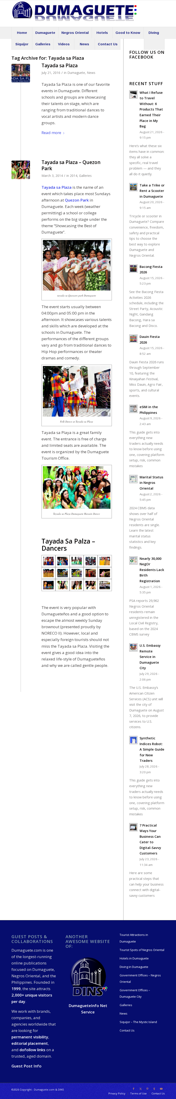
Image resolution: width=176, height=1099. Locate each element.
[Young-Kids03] (48, 585)
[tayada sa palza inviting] (48, 561)
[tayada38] (105, 561)
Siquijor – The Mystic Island (138, 1022)
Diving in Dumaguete (134, 967)
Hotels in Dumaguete (134, 958)
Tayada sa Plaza (59, 65)
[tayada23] (105, 585)
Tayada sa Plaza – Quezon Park (71, 165)
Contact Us (127, 1030)
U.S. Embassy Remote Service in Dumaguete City (150, 656)
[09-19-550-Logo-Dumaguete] (74, 13)
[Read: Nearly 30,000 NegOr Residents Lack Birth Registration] (133, 560)
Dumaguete (76, 72)
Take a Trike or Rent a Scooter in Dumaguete (152, 191)
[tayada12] (91, 585)
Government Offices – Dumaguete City (135, 993)
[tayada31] (62, 561)
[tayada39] (48, 573)
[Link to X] (140, 1088)
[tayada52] (105, 573)
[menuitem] (21, 32)
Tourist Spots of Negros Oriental (142, 950)
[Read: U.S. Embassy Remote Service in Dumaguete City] (133, 647)
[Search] (154, 44)
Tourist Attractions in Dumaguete (134, 938)
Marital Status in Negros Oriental (151, 482)
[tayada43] (77, 573)
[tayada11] (77, 585)
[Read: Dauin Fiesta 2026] (133, 338)
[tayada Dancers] (20, 170)
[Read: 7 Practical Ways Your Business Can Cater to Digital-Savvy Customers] (133, 827)
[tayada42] (62, 573)
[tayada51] (91, 573)
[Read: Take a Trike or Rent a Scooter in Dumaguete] (133, 187)
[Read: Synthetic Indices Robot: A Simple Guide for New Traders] (133, 740)
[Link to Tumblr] (154, 1088)
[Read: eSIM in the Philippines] (133, 409)
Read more (51, 132)
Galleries (85, 175)
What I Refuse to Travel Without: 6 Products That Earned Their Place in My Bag (151, 109)
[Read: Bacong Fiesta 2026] (133, 268)
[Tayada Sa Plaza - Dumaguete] (20, 73)
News (91, 72)
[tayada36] (77, 561)
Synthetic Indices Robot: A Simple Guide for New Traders (152, 749)
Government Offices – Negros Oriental (140, 978)
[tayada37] (91, 561)
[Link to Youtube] (161, 1088)
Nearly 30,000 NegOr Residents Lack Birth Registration (152, 569)
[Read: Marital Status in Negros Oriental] (133, 479)
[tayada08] (62, 585)
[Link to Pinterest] (147, 1088)
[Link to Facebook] (133, 1088)
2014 (73, 175)
